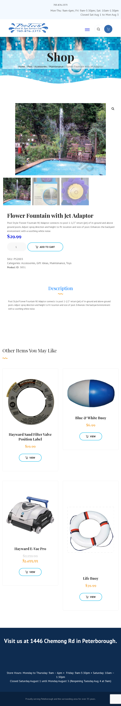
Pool (29, 66)
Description (60, 288)
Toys (69, 263)
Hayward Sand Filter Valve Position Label (30, 436)
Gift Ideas (42, 263)
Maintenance (56, 66)
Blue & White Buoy (90, 417)
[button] (113, 109)
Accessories (40, 66)
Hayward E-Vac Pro (30, 548)
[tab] (60, 290)
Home (21, 66)
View (32, 457)
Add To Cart (47, 246)
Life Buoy (90, 578)
